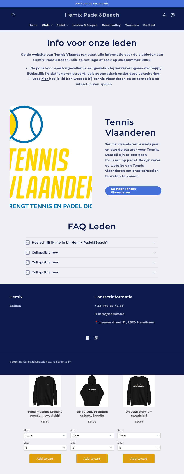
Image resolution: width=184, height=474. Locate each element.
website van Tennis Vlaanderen (59, 54)
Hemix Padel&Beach (32, 362)
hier (45, 79)
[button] (14, 15)
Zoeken (15, 306)
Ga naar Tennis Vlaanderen (123, 190)
